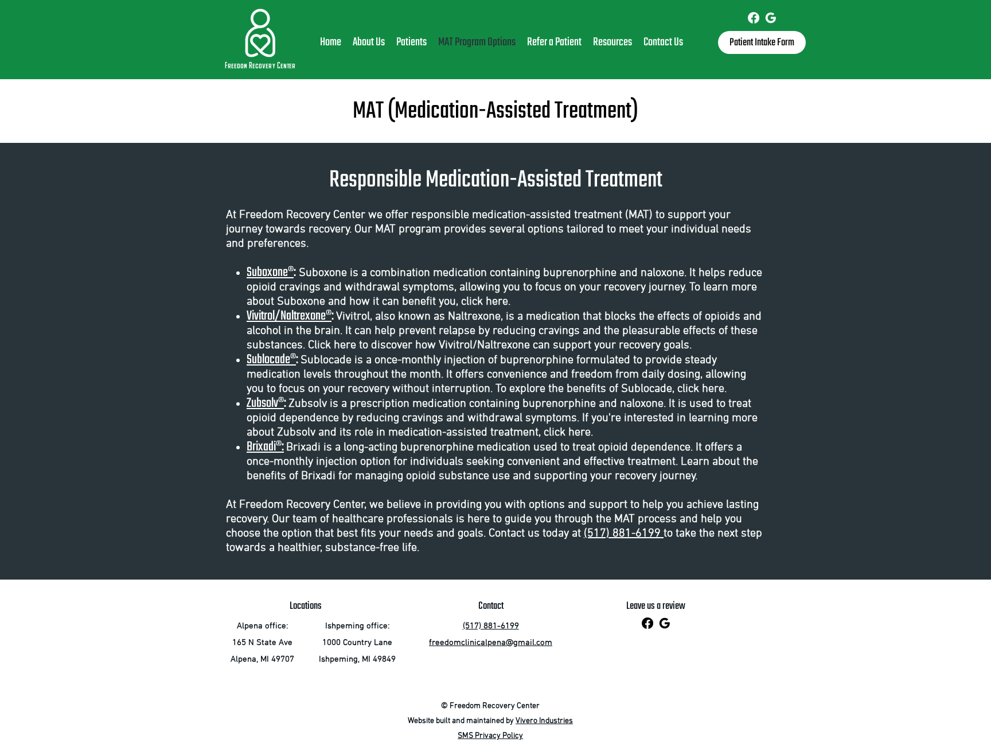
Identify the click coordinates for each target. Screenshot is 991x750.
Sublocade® (271, 359)
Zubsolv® (265, 403)
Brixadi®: (265, 447)
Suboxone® (270, 272)
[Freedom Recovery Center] (753, 18)
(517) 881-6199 (624, 534)
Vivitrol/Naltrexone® (289, 316)
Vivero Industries (544, 721)
